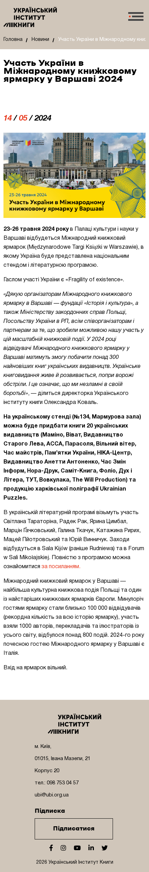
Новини (40, 39)
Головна (13, 39)
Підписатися (74, 828)
